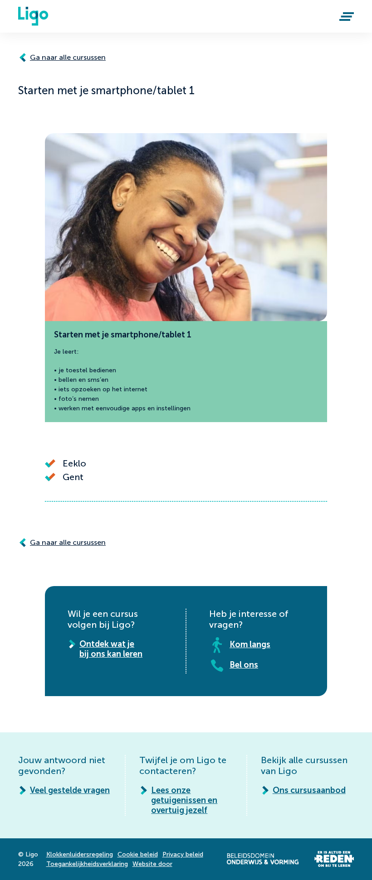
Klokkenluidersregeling (79, 854)
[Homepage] (33, 16)
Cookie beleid (137, 854)
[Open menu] (346, 16)
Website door (152, 864)
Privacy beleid (182, 854)
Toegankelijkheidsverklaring (87, 864)
